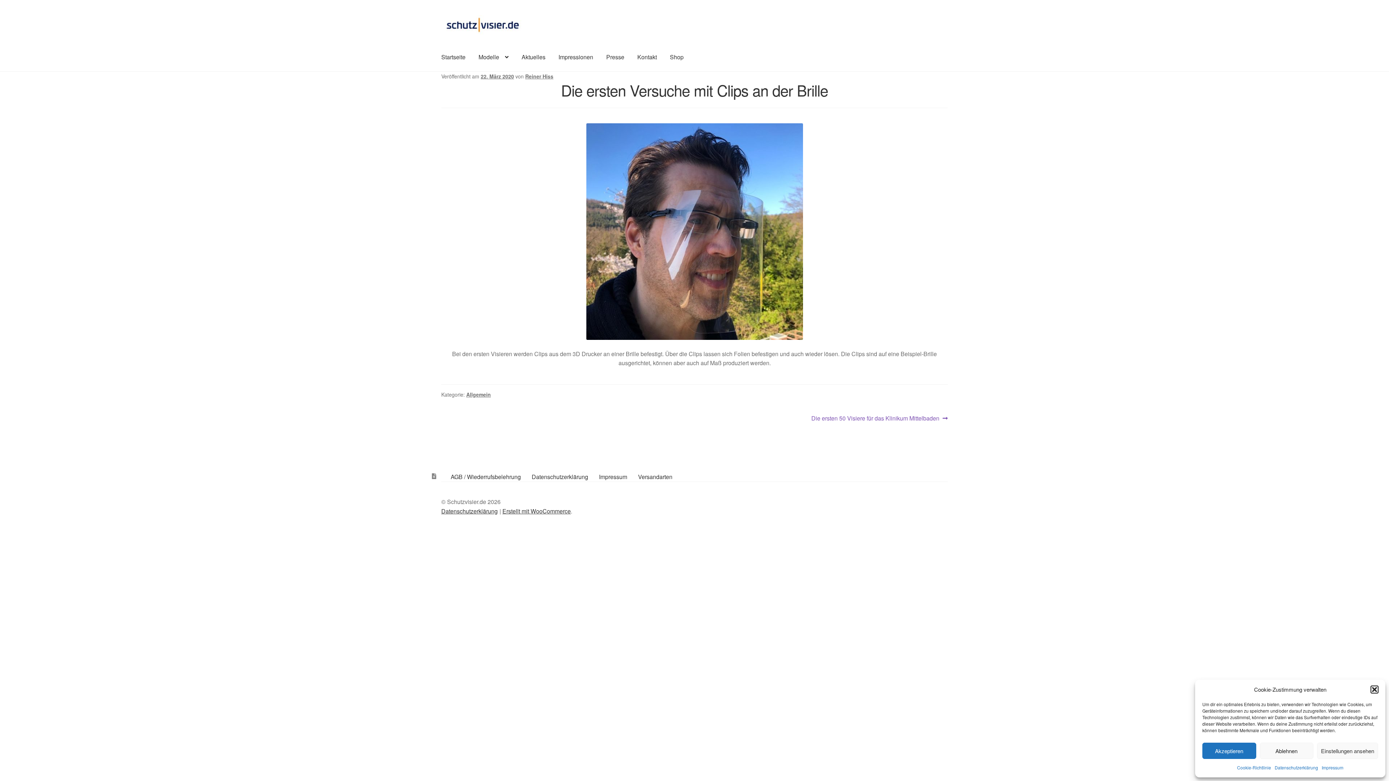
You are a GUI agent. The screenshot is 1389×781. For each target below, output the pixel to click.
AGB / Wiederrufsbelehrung (486, 477)
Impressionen (575, 57)
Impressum (1332, 767)
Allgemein (478, 394)
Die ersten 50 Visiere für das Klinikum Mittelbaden (875, 418)
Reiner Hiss (539, 76)
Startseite (453, 57)
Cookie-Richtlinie (1254, 767)
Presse (615, 57)
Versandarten (655, 477)
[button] (1374, 689)
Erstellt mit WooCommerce (536, 511)
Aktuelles (533, 57)
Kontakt (647, 57)
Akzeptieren (1229, 751)
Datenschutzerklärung (1296, 767)
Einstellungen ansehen (1347, 751)
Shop (677, 57)
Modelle (489, 57)
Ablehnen (1286, 751)
